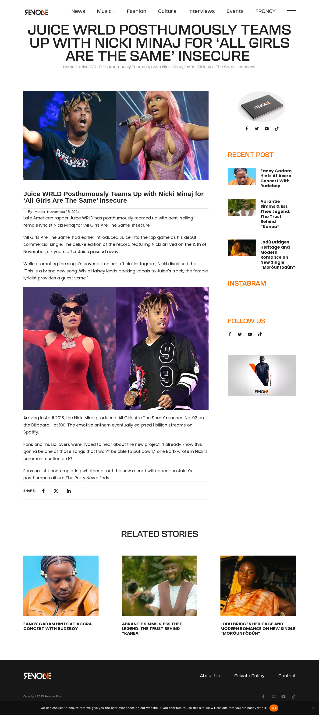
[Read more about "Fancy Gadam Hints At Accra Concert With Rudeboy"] (242, 176)
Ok (274, 708)
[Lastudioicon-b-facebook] (247, 129)
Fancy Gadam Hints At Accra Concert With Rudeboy (276, 178)
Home (68, 67)
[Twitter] (257, 129)
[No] (313, 708)
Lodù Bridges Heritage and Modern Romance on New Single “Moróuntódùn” (277, 254)
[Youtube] (267, 129)
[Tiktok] (277, 129)
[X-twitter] (273, 696)
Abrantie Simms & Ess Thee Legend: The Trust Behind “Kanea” (275, 213)
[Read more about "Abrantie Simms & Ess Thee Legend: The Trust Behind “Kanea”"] (242, 207)
